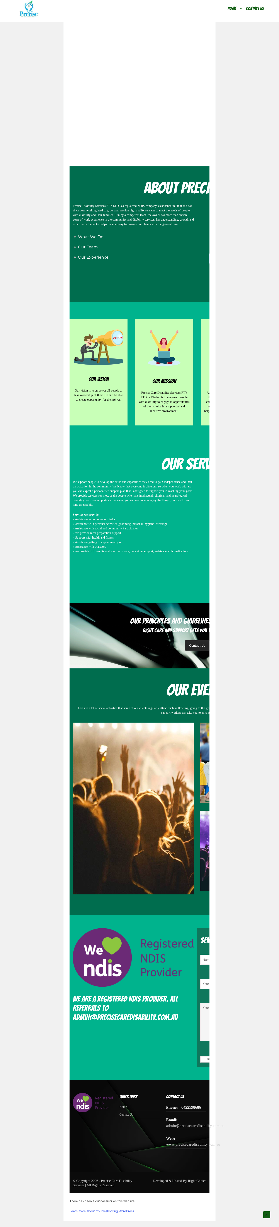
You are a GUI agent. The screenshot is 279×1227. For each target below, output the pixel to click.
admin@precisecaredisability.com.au (195, 1125)
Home (232, 8)
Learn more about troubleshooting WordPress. (102, 1211)
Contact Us (255, 8)
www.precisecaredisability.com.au (193, 1144)
